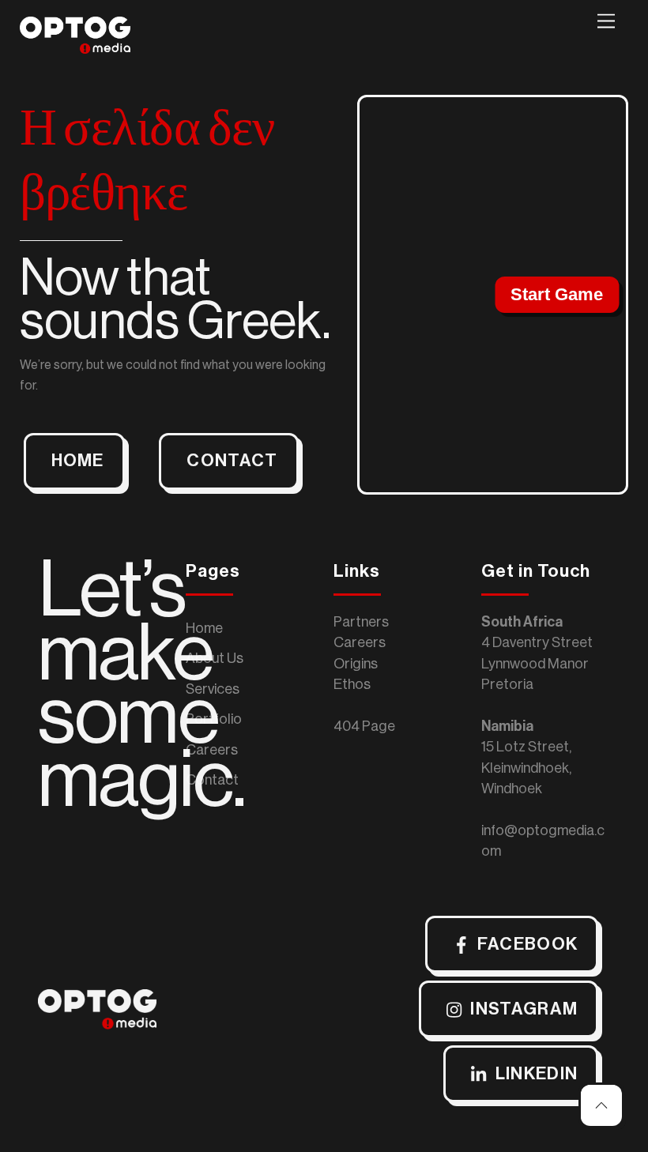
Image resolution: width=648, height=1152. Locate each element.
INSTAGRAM (524, 1009)
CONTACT (231, 460)
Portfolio (214, 719)
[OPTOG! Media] (75, 47)
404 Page (364, 726)
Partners (361, 622)
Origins (355, 664)
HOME (77, 460)
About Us (214, 658)
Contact (212, 780)
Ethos (352, 684)
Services (212, 689)
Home (204, 628)
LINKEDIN (536, 1073)
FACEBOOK (527, 944)
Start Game (556, 294)
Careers (212, 750)
